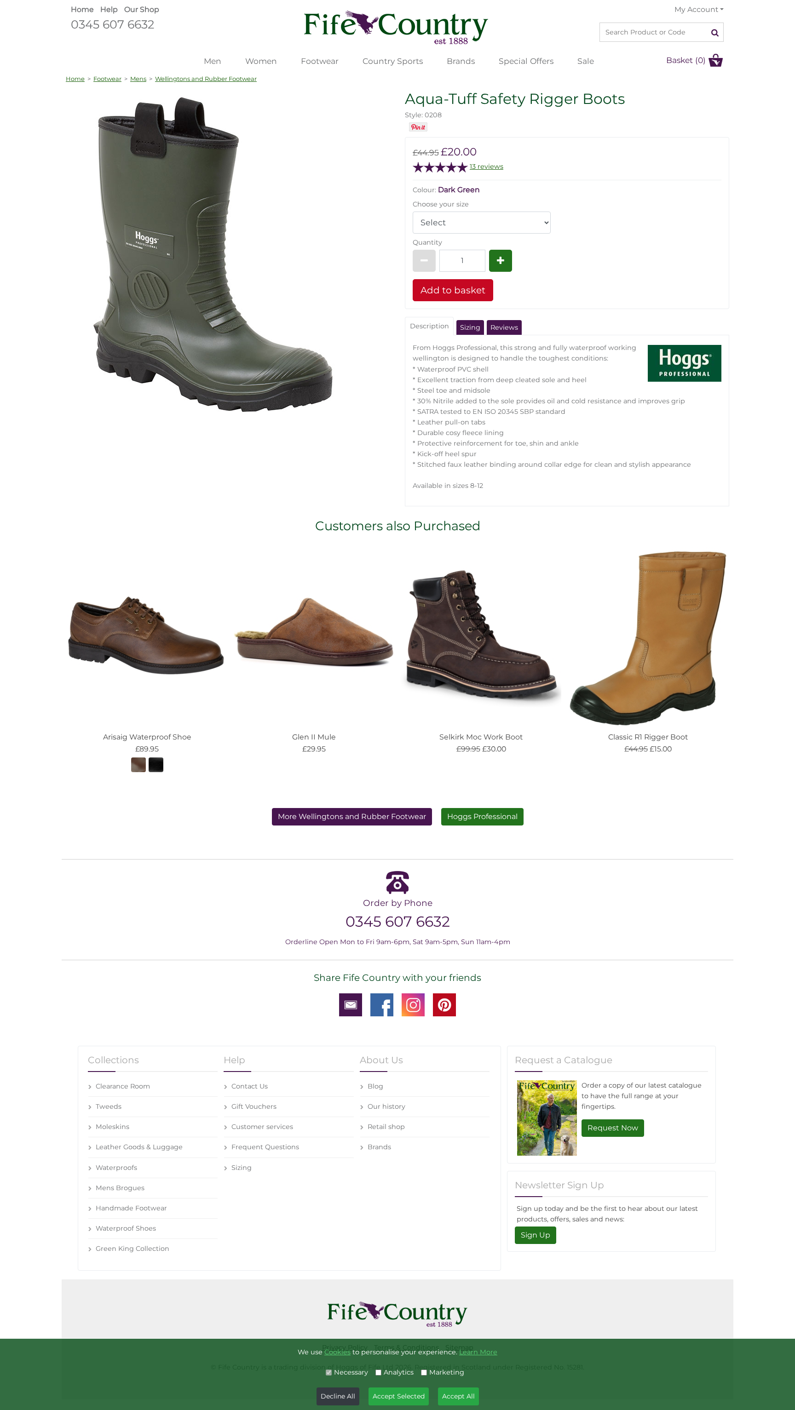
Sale (585, 61)
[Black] (156, 764)
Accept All (458, 1396)
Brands (461, 61)
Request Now (613, 1127)
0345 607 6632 (112, 24)
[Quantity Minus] (424, 261)
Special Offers (526, 61)
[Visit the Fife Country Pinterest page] (444, 1004)
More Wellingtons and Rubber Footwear (352, 816)
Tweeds (108, 1106)
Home (82, 9)
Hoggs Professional (482, 816)
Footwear (320, 61)
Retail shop (386, 1127)
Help (109, 9)
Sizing (470, 327)
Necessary (351, 1372)
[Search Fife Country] (715, 32)
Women (261, 61)
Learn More (478, 1352)
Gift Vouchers (254, 1106)
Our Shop (141, 9)
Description (429, 326)
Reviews (504, 327)
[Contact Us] (350, 1004)
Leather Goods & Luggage (139, 1147)
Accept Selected (399, 1396)
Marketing (446, 1372)
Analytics (399, 1372)
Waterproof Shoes (126, 1228)
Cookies (337, 1352)
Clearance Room (123, 1086)
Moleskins (112, 1127)
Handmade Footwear (131, 1208)
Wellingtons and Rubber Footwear (206, 78)
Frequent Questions (265, 1147)
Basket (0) (686, 60)
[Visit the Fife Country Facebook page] (381, 1004)
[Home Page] (396, 27)
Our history (386, 1106)
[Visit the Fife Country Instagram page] (413, 1004)
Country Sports (393, 61)
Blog (375, 1086)
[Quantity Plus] (500, 261)
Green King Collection (132, 1248)
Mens (138, 78)
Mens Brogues (120, 1188)
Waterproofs (116, 1168)
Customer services (262, 1127)
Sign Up (535, 1235)
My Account (696, 9)
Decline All (338, 1396)
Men (212, 61)
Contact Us (249, 1086)
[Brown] (138, 764)
